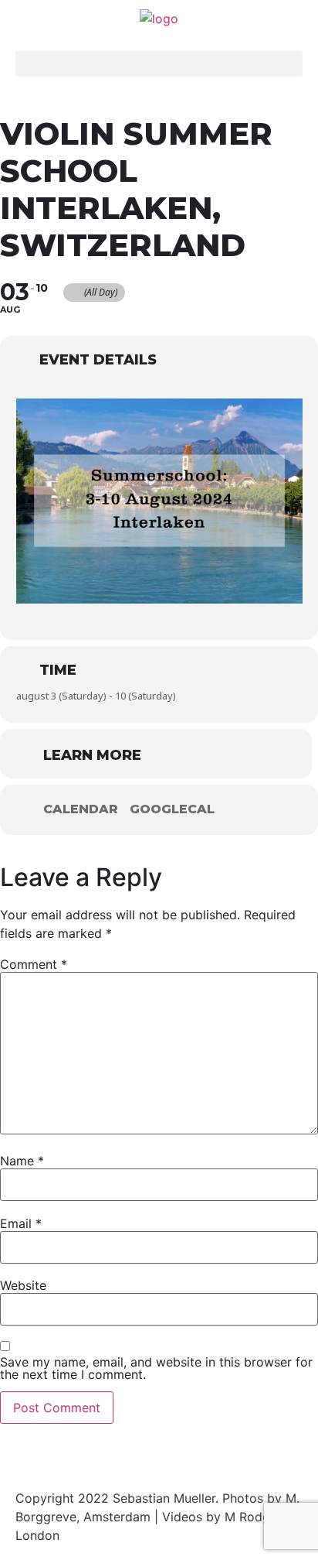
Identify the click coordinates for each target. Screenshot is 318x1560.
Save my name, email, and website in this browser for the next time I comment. (156, 1368)
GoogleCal (172, 809)
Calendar (80, 809)
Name (22, 1161)
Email (21, 1223)
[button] (159, 64)
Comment (33, 964)
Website (23, 1285)
